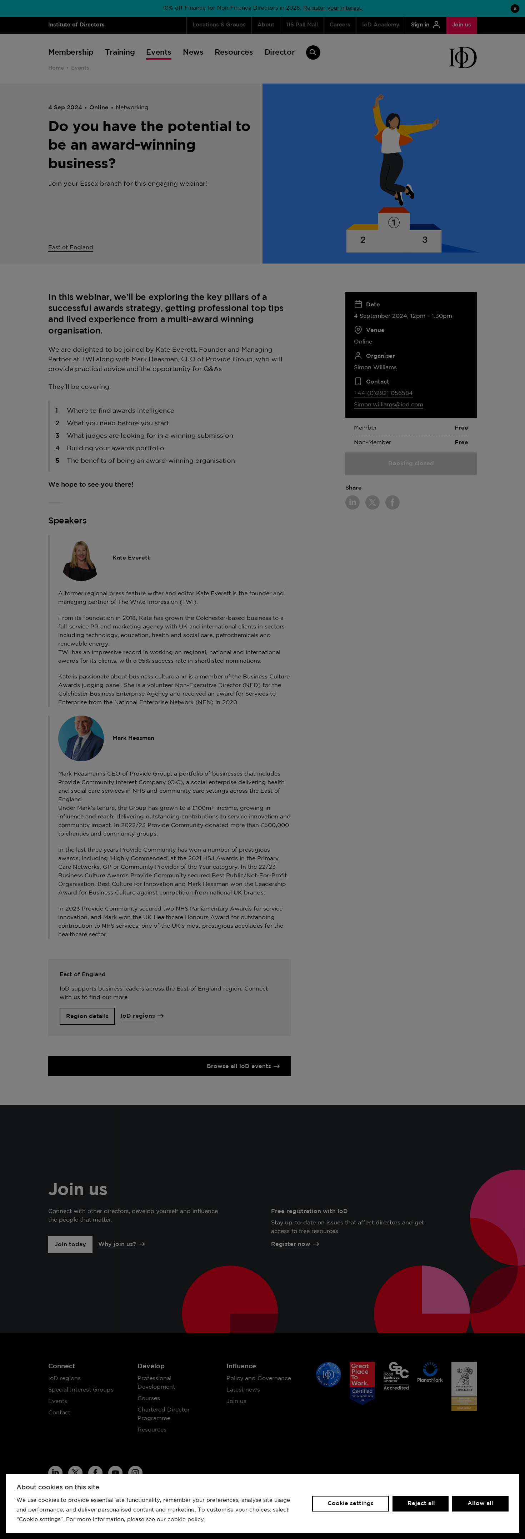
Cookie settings (351, 1503)
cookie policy (186, 1519)
